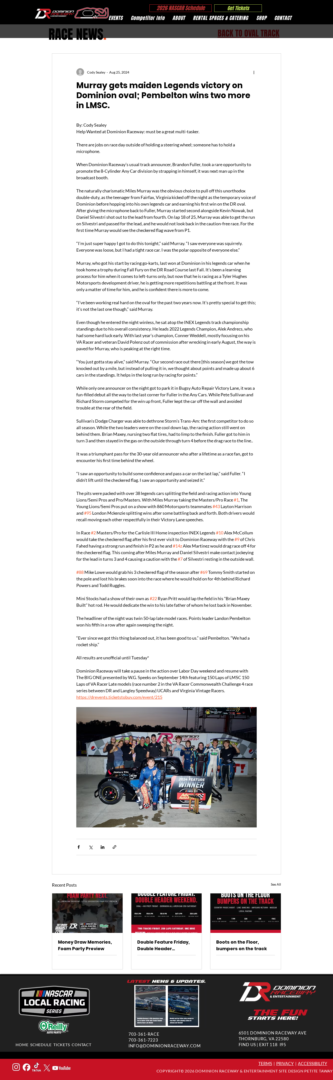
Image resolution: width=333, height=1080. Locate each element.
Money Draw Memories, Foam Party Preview (85, 945)
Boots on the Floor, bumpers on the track (241, 945)
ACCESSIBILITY (312, 1063)
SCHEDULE (40, 1044)
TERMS (265, 1063)
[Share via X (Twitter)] (90, 847)
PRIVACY (285, 1063)
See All (276, 884)
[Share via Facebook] (78, 847)
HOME (22, 1044)
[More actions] (254, 72)
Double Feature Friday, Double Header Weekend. (163, 945)
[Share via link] (114, 847)
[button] (116, 18)
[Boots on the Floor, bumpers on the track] (245, 913)
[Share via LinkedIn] (102, 847)
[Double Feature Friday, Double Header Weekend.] (166, 913)
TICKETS (61, 1044)
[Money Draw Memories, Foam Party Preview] (87, 913)
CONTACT (81, 1044)
